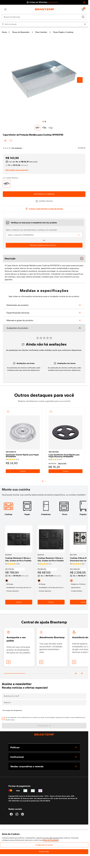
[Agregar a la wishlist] (10, 140)
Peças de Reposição (20, 32)
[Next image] (80, 80)
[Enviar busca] (83, 17)
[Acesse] (41, 662)
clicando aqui (53, 2)
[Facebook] (11, 814)
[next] (81, 673)
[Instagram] (17, 814)
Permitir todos (44, 851)
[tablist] (44, 480)
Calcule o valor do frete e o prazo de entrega (46, 209)
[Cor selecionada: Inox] (71, 580)
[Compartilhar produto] (5, 140)
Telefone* (7, 702)
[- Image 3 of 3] (51, 128)
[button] (46, 718)
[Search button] (79, 235)
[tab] (42, 481)
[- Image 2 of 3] (44, 128)
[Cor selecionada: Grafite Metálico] (6, 184)
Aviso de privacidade (47, 717)
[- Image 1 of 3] (37, 128)
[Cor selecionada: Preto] (6, 580)
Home (4, 32)
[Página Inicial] (44, 734)
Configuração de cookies (44, 845)
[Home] (44, 9)
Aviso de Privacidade (51, 840)
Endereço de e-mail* (11, 696)
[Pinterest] (22, 814)
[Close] (84, 2)
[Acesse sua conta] (8, 662)
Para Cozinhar (41, 32)
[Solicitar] (74, 662)
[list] (5, 9)
